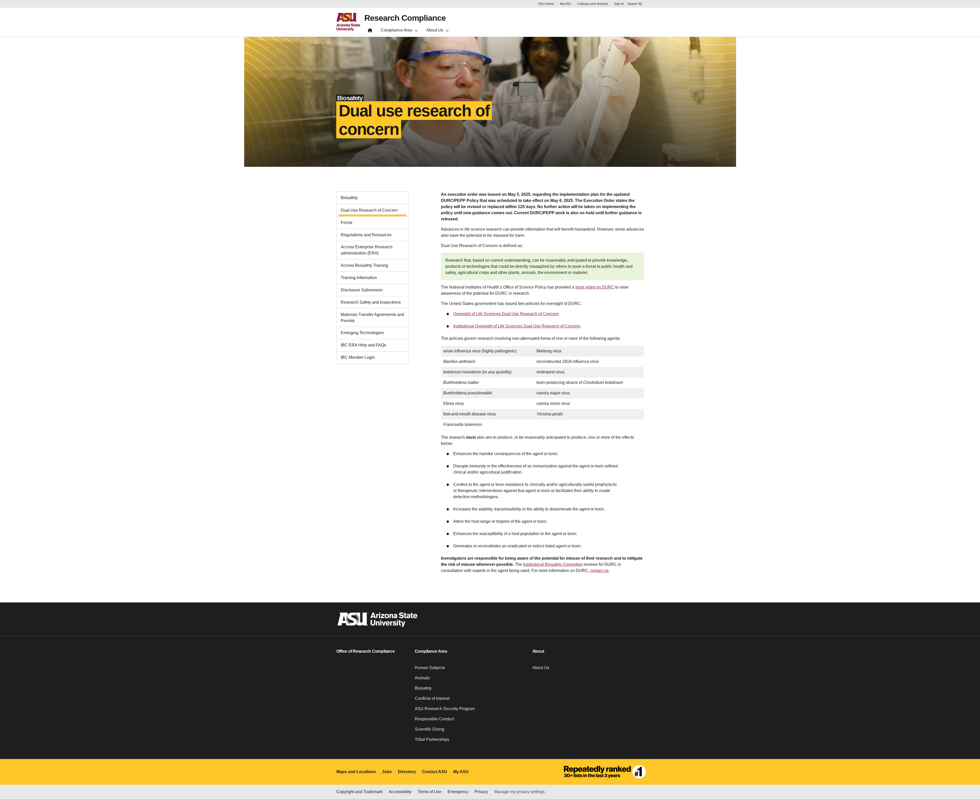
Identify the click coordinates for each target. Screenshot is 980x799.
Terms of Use (429, 792)
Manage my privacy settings (519, 792)
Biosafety (349, 198)
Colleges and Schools (592, 3)
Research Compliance (405, 18)
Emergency (458, 792)
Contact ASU (434, 772)
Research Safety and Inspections (371, 302)
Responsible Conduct (434, 719)
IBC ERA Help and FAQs (363, 345)
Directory (407, 772)
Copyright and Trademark (359, 792)
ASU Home (546, 3)
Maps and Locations (356, 772)
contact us (599, 570)
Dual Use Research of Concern (369, 210)
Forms (346, 222)
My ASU (565, 3)
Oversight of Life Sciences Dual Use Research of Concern (506, 314)
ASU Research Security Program (445, 708)
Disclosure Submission (362, 290)
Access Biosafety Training (364, 265)
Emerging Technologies (362, 333)
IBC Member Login (358, 357)
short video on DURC (594, 287)
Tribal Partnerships (432, 739)
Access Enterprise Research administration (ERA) (367, 250)
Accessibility (400, 792)
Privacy (481, 792)
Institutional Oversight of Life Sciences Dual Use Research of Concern (516, 326)
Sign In (619, 3)
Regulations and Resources (366, 235)
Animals (422, 678)
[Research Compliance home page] (370, 31)
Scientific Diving (429, 729)
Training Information (359, 277)
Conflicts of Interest (432, 698)
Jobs (387, 772)
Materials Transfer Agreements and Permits (372, 317)
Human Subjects (430, 667)
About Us (540, 667)
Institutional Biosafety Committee (553, 564)
